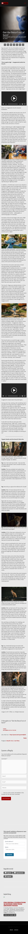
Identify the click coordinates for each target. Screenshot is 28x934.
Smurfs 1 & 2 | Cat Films (12, 740)
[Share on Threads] (17, 45)
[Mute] (22, 104)
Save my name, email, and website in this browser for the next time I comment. (12, 793)
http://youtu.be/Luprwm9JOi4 (18, 734)
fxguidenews (19, 872)
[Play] (3, 104)
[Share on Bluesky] (11, 45)
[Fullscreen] (24, 104)
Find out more (9, 915)
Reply (25, 738)
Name (6, 847)
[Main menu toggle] (25, 3)
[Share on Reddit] (14, 45)
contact (16, 930)
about (11, 930)
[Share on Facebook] (5, 45)
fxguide (9, 872)
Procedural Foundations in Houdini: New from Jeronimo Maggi (15, 904)
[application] (14, 98)
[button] (14, 98)
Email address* (9, 841)
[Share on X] (23, 45)
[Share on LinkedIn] (8, 45)
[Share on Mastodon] (20, 45)
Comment (4, 758)
